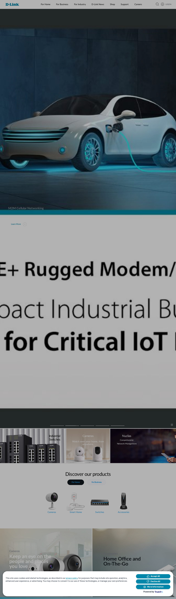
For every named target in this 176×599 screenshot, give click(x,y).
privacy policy (72, 578)
